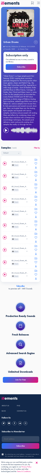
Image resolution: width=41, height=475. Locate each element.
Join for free (20, 380)
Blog (4, 411)
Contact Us (21, 411)
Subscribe (21, 67)
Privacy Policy (26, 467)
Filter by (37, 148)
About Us (5, 406)
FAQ (18, 406)
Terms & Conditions (24, 471)
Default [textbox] (6, 153)
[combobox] (11, 153)
